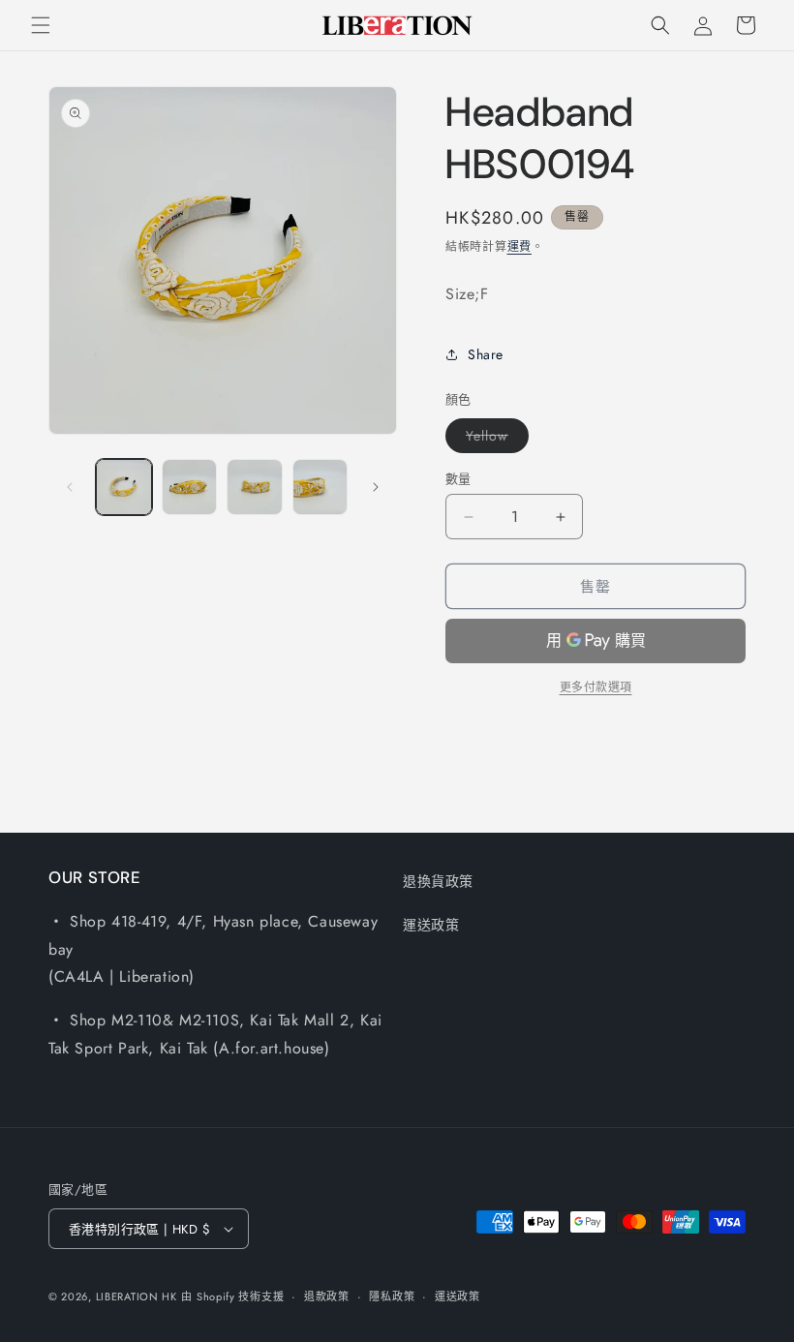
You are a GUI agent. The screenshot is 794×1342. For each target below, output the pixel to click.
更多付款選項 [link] (596, 687)
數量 (458, 479)
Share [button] (486, 354)
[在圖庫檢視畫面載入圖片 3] (255, 487)
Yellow (494, 439)
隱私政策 (391, 1296)
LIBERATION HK (136, 1296)
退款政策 (327, 1296)
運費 (519, 247)
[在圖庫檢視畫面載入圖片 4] (320, 487)
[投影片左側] (69, 487)
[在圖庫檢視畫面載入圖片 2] (190, 487)
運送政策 (431, 924)
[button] (40, 25)
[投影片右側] (375, 487)
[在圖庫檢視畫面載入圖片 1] (124, 487)
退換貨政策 (438, 881)
